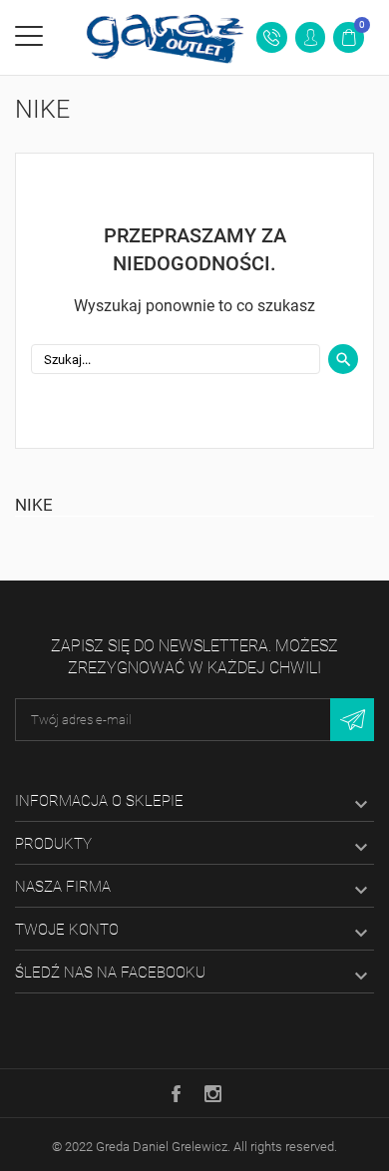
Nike (34, 505)
